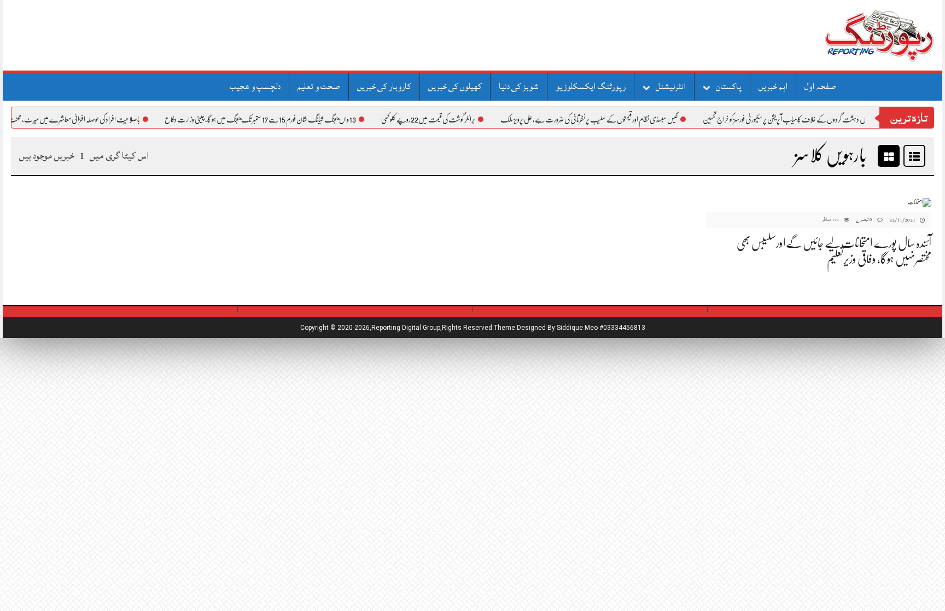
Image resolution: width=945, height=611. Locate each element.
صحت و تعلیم (319, 86)
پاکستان (729, 86)
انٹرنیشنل (671, 86)
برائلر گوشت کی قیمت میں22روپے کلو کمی (439, 119)
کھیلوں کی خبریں (455, 86)
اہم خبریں (773, 86)
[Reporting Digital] (853, 35)
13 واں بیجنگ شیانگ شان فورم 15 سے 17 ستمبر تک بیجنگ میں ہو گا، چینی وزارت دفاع (271, 119)
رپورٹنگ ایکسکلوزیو (591, 86)
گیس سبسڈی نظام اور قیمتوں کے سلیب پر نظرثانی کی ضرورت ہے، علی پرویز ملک (600, 119)
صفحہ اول (820, 86)
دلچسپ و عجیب (255, 86)
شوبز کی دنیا (519, 86)
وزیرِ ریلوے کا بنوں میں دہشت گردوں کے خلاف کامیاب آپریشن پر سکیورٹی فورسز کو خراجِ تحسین (817, 119)
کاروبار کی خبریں (384, 86)
